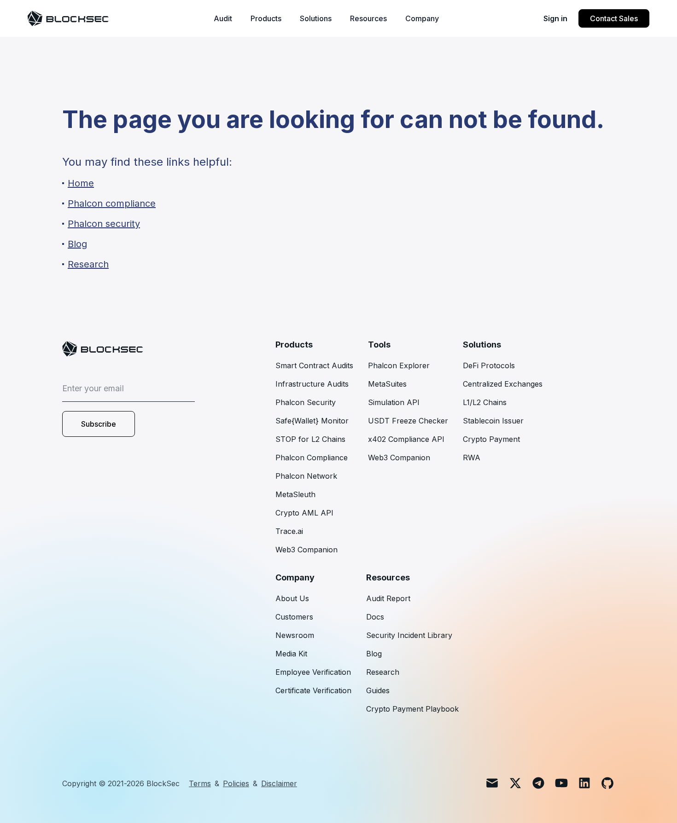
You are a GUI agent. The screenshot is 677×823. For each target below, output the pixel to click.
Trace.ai (289, 531)
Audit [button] (223, 18)
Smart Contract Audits (314, 365)
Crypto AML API (304, 512)
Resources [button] (368, 18)
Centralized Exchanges (503, 383)
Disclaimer (279, 783)
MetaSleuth (295, 494)
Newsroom (294, 635)
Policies (236, 783)
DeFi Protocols (489, 365)
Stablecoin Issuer (493, 420)
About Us (292, 598)
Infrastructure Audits (312, 383)
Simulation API (394, 402)
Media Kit (291, 653)
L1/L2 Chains (485, 402)
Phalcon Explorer (399, 365)
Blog (374, 653)
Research (382, 672)
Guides (378, 690)
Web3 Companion (306, 549)
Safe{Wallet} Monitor (312, 420)
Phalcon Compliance (311, 457)
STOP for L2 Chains (310, 439)
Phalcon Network (306, 476)
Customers (294, 616)
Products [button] (266, 18)
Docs (375, 616)
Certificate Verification (313, 690)
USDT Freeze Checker (408, 420)
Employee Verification (313, 672)
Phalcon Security (305, 402)
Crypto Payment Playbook (412, 708)
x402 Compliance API (406, 439)
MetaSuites (387, 383)
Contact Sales (614, 18)
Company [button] (422, 18)
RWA (471, 457)
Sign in (555, 18)
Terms (200, 783)
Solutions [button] (316, 18)
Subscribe (98, 424)
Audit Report (388, 598)
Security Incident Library (409, 635)
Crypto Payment (491, 439)
